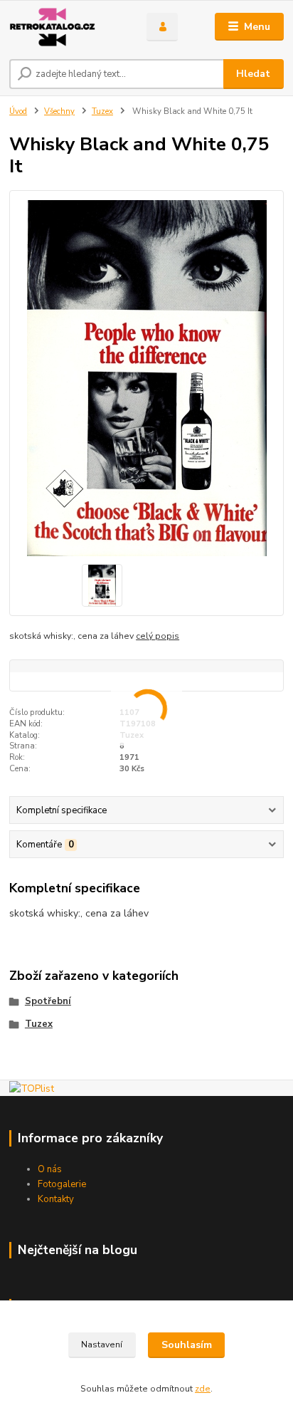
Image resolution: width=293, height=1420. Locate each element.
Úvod (18, 111)
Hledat (253, 73)
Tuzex (102, 111)
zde (203, 1388)
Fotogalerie (62, 1184)
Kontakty (56, 1199)
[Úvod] (66, 27)
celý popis (157, 636)
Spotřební (48, 1001)
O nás (50, 1169)
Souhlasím (186, 1345)
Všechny (59, 111)
